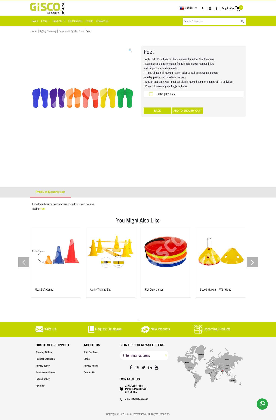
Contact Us (102, 21)
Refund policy (43, 379)
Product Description (50, 192)
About (44, 21)
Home (35, 21)
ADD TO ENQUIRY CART (187, 110)
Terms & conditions (45, 372)
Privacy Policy (91, 365)
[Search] (242, 21)
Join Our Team (91, 352)
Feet (42, 208)
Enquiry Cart (232, 8)
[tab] (50, 192)
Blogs (87, 359)
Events (89, 21)
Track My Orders (44, 352)
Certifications (75, 21)
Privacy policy (43, 365)
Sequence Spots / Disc (71, 31)
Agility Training (48, 31)
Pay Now (40, 385)
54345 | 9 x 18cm (166, 94)
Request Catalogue (45, 359)
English (189, 7)
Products (58, 21)
